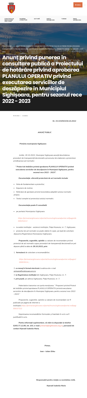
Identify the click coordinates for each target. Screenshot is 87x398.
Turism (63, 19)
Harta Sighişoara (51, 19)
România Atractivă (23, 19)
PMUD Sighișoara (77, 19)
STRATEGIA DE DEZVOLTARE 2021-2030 (9, 20)
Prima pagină (6, 46)
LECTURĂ (37, 19)
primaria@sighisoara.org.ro (51, 325)
